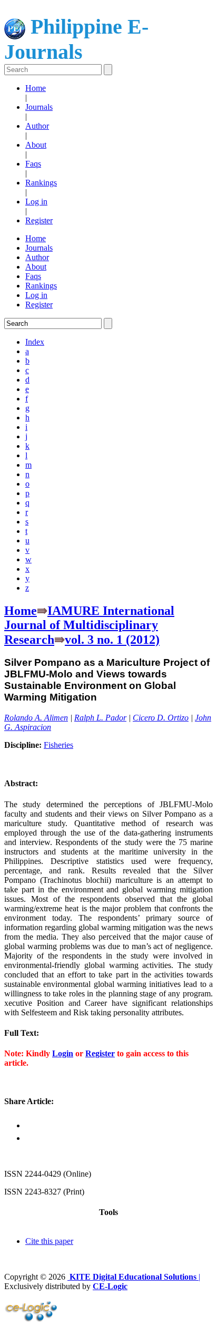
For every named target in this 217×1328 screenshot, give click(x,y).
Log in (36, 201)
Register (39, 220)
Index (34, 341)
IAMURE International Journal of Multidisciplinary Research (89, 625)
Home (35, 88)
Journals (39, 106)
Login (62, 1053)
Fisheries (58, 744)
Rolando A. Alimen (36, 717)
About (35, 144)
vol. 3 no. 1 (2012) (112, 639)
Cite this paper (49, 1241)
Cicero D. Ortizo (161, 717)
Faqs (33, 163)
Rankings (41, 182)
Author (37, 125)
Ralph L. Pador (100, 717)
